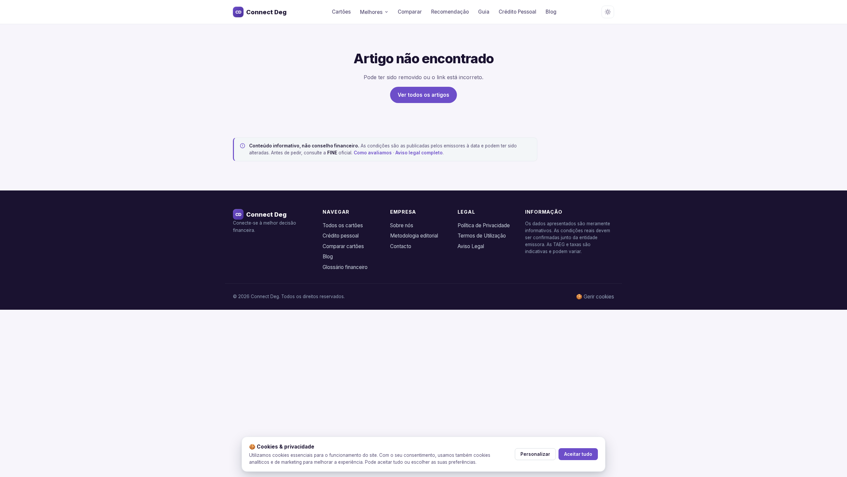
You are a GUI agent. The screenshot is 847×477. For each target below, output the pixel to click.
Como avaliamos (373, 152)
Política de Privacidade (484, 225)
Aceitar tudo (578, 454)
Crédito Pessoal (517, 12)
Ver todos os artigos (423, 95)
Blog (551, 12)
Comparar (410, 12)
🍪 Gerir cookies (595, 296)
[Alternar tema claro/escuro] (608, 12)
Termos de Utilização (482, 236)
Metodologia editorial (414, 236)
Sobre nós (401, 225)
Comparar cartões (343, 246)
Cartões (341, 12)
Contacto (400, 246)
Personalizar (535, 454)
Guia (483, 12)
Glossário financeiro (345, 267)
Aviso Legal (471, 246)
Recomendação (450, 12)
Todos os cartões (343, 225)
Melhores (371, 12)
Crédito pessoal (341, 236)
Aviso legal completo (419, 152)
